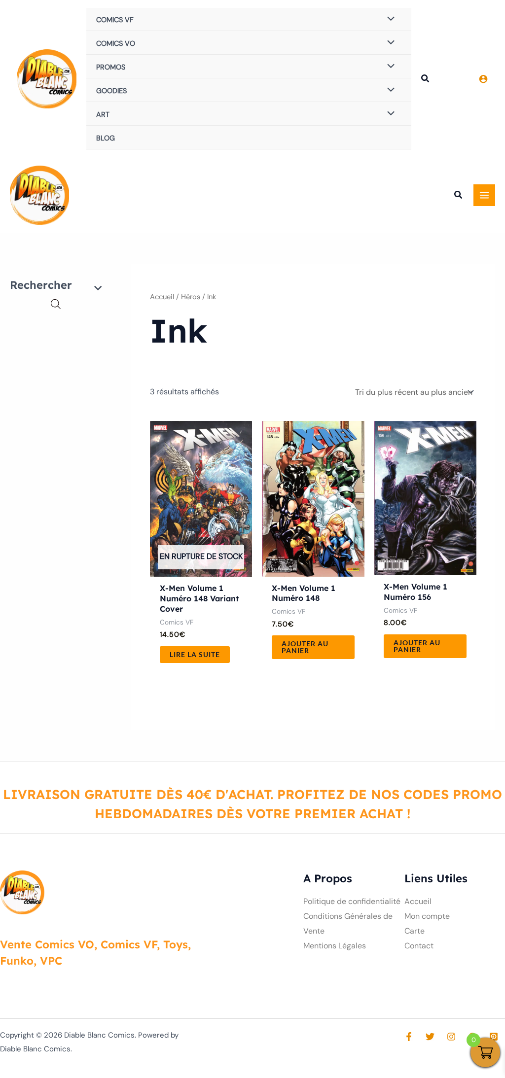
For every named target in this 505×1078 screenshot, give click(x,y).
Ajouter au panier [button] (305, 647)
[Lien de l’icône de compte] (483, 78)
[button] (425, 80)
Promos (110, 67)
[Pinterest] (493, 1036)
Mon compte (427, 916)
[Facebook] (408, 1036)
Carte (414, 931)
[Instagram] (451, 1036)
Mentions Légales (334, 945)
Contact (418, 945)
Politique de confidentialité (351, 901)
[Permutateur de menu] (388, 19)
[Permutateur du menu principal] (484, 195)
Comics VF (115, 19)
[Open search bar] (56, 304)
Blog (105, 138)
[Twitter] (430, 1036)
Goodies (111, 90)
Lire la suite (195, 654)
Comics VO (115, 43)
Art (102, 114)
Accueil (162, 297)
